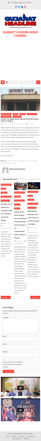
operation (3, 163)
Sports (17, 204)
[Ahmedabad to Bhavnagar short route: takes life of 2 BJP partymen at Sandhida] (34, 185)
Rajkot (8, 163)
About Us (14, 436)
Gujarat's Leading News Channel (20, 34)
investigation (21, 161)
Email (5, 344)
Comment (6, 317)
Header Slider (32, 114)
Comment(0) (31, 124)
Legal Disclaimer (17, 439)
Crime (15, 114)
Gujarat (22, 114)
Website (5, 352)
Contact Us (22, 436)
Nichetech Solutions (19, 124)
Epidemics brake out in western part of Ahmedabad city (7, 297)
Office (35, 161)
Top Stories (17, 117)
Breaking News (6, 114)
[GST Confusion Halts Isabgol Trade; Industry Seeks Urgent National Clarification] (20, 388)
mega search (30, 161)
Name (5, 336)
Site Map (26, 439)
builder (8, 161)
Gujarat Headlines (18, 244)
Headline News (6, 117)
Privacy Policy (31, 436)
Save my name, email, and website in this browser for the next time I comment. (13, 364)
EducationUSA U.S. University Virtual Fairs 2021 (36, 297)
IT (25, 161)
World (17, 208)
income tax (14, 161)
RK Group (13, 163)
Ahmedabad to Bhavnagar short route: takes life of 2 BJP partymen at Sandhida (33, 217)
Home (7, 436)
